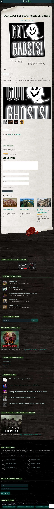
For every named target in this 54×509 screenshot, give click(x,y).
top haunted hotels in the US (30, 435)
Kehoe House (13, 281)
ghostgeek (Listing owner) (9, 149)
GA (26, 20)
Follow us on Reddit (35, 467)
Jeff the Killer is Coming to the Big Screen (21, 379)
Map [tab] (11, 74)
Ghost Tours (10, 134)
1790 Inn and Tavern (15, 305)
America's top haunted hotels (43, 506)
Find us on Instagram (35, 463)
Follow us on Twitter (35, 459)
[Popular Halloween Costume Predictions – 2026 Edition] (5, 387)
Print (5, 69)
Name (4, 171)
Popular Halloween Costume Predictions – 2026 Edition (24, 385)
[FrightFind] (27, 1)
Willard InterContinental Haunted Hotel (43, 211)
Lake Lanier (24, 209)
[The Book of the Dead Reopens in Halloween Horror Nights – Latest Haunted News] (5, 394)
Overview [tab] (6, 74)
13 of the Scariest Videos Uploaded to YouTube (22, 397)
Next (50, 122)
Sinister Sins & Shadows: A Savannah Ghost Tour (23, 293)
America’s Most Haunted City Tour (49, 140)
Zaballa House (8, 209)
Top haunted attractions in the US (25, 506)
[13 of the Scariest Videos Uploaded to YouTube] (5, 400)
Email (4, 176)
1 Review (31, 20)
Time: (29, 60)
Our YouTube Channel (11, 463)
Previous (4, 122)
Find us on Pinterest (10, 467)
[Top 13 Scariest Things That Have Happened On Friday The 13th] (5, 406)
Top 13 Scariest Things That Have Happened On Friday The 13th (27, 403)
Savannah (23, 20)
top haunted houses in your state (35, 350)
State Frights (21, 455)
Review (4, 160)
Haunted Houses (7, 361)
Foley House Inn (13, 287)
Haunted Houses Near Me (9, 506)
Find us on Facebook (10, 459)
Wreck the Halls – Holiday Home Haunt (4, 140)
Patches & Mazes (7, 364)
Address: (11, 60)
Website (4, 181)
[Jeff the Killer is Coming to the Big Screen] (5, 381)
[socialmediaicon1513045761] (27, 103)
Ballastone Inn (13, 299)
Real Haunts (17, 134)
